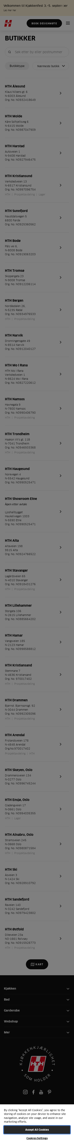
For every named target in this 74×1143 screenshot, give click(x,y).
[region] (37, 1123)
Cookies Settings (37, 1138)
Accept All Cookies (37, 1129)
